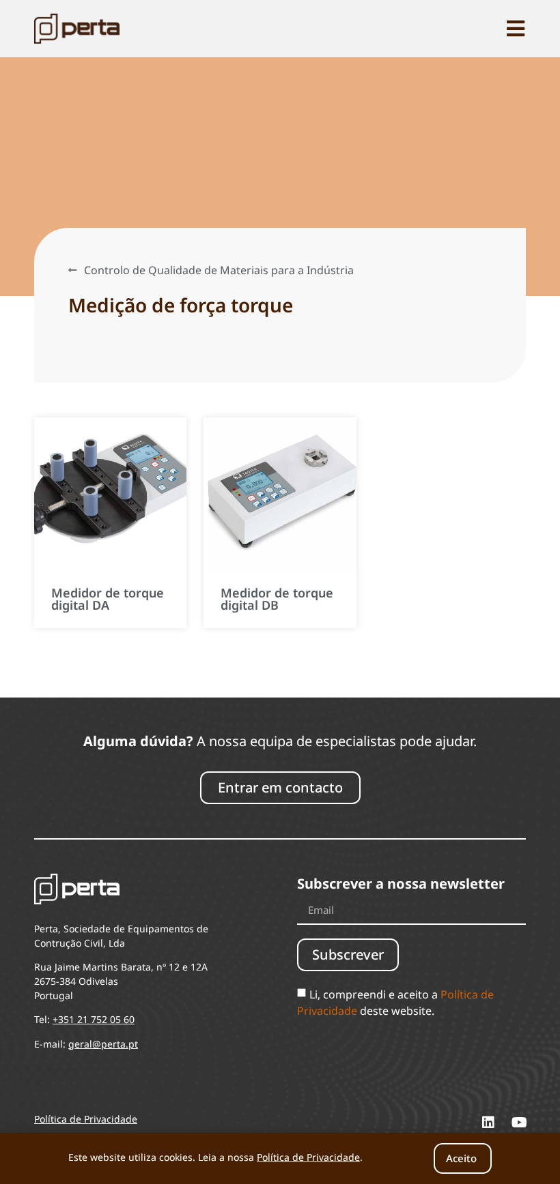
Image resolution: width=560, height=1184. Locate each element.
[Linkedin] (488, 1122)
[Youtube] (519, 1122)
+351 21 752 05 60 (94, 1019)
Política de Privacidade (308, 1157)
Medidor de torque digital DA (107, 598)
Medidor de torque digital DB (277, 598)
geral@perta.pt (103, 1043)
